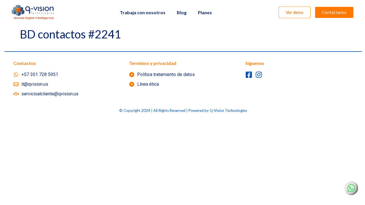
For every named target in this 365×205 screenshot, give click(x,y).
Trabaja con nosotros (142, 12)
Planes (205, 12)
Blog (181, 12)
